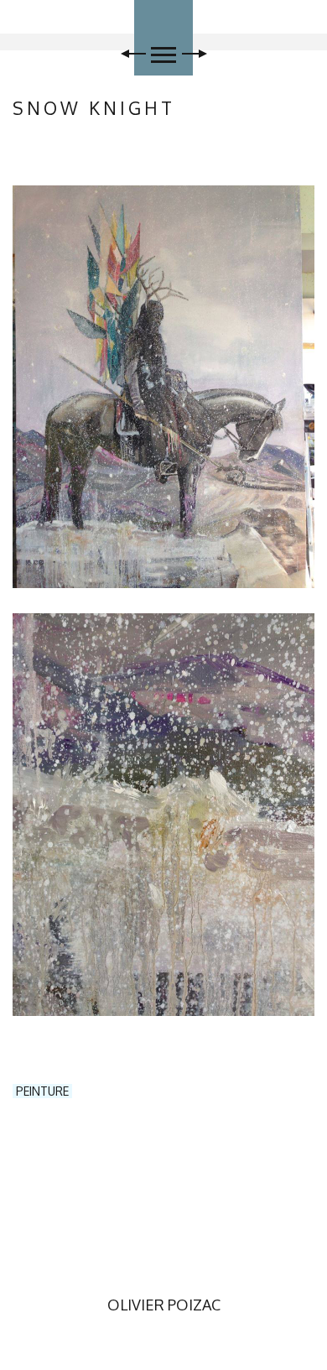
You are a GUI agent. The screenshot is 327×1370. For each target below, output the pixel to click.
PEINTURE (42, 1091)
